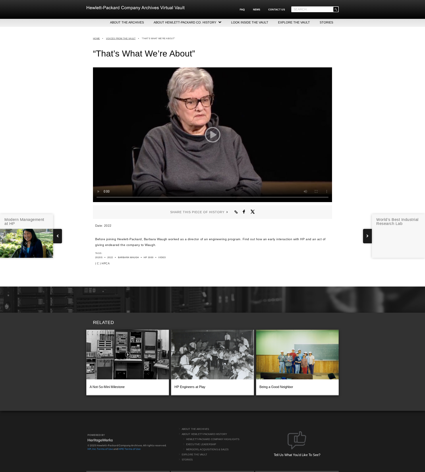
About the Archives (195, 429)
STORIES (326, 22)
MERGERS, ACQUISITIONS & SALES (207, 449)
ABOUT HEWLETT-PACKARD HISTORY (204, 434)
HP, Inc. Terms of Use (100, 449)
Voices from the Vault (121, 38)
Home (96, 38)
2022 (110, 257)
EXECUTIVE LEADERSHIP (201, 444)
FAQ (242, 9)
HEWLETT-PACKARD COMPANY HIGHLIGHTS (213, 439)
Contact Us (276, 9)
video (162, 257)
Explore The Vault (194, 454)
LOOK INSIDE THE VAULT (249, 22)
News (256, 9)
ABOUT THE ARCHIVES (127, 22)
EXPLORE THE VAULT (294, 22)
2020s (98, 257)
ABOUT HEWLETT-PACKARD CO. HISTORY (185, 22)
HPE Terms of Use (129, 449)
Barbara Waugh (128, 257)
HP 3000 (148, 257)
